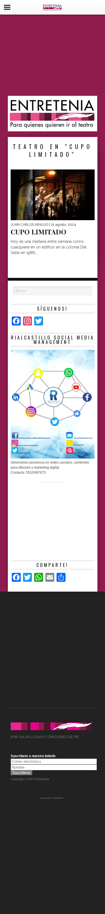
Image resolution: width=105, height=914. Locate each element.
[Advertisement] (52, 55)
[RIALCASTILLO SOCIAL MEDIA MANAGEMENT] (53, 457)
